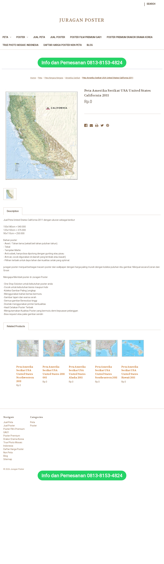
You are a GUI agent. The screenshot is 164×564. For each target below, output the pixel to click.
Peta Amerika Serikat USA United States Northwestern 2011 (25, 374)
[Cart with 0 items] (159, 2)
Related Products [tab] (16, 326)
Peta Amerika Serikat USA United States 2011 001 (54, 372)
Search (151, 4)
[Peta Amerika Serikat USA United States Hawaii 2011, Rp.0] (133, 348)
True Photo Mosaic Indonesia (20, 45)
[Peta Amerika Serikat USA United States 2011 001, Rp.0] (54, 348)
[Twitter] (102, 125)
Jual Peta (39, 37)
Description (13, 211)
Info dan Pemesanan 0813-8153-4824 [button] (82, 62)
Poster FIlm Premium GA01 (86, 37)
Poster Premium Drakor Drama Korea (129, 37)
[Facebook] (85, 125)
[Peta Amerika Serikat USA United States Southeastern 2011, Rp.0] (107, 348)
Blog (90, 45)
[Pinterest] (107, 125)
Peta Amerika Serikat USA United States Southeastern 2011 (106, 372)
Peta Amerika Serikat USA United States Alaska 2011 (77, 372)
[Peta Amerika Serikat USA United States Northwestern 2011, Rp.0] (28, 348)
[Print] (96, 125)
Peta (5, 37)
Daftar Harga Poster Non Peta (63, 45)
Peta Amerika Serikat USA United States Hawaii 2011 (129, 372)
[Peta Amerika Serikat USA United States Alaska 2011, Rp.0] (80, 348)
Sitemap (7, 459)
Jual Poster (57, 37)
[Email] (91, 125)
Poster (20, 37)
